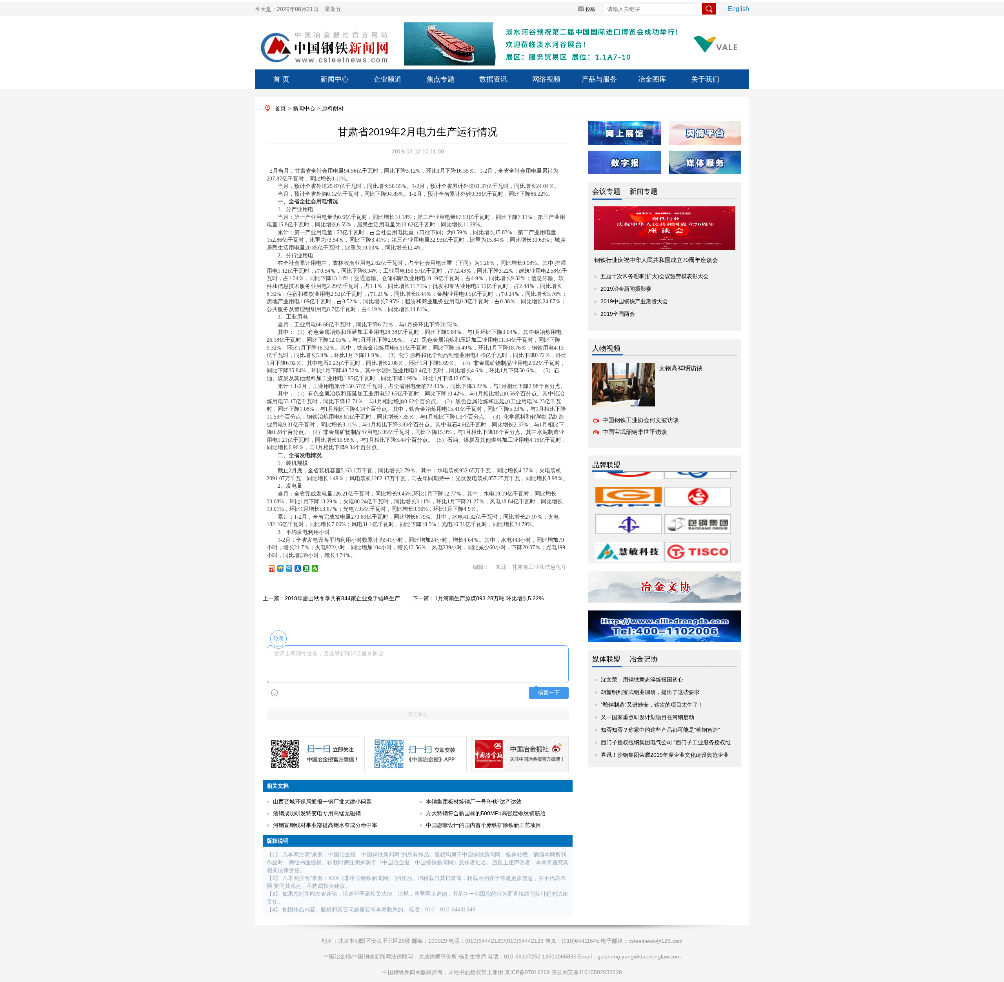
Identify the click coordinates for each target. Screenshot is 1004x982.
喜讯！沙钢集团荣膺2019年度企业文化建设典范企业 (665, 755)
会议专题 (606, 191)
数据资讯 (493, 79)
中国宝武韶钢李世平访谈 (634, 431)
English (738, 8)
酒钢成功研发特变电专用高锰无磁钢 (317, 813)
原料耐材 (333, 108)
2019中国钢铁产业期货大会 (634, 301)
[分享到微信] (318, 568)
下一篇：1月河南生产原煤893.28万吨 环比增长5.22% (478, 598)
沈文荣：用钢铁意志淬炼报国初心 (642, 679)
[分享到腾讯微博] (292, 568)
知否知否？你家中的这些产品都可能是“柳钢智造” (660, 730)
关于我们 (705, 79)
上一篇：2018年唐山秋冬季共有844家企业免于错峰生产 (331, 598)
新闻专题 (643, 191)
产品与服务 (599, 79)
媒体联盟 (606, 659)
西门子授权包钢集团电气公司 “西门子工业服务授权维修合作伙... (679, 742)
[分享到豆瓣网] (309, 568)
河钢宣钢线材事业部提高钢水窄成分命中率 (325, 825)
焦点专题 (440, 79)
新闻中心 (334, 79)
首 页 (281, 79)
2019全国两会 (617, 314)
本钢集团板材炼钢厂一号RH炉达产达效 (474, 801)
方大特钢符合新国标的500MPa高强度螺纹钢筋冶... (488, 813)
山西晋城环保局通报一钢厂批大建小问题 (322, 801)
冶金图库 (652, 79)
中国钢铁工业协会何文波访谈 (640, 420)
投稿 (590, 9)
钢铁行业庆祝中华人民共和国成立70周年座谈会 (656, 260)
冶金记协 (643, 659)
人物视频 (606, 348)
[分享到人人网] (301, 568)
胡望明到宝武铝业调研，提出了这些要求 (650, 692)
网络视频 (546, 79)
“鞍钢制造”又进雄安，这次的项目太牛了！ (652, 704)
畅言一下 (549, 693)
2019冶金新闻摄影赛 (625, 289)
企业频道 (387, 79)
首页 (280, 108)
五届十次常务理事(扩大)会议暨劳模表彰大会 (654, 276)
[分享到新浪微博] (275, 568)
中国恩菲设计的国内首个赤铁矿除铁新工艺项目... (486, 825)
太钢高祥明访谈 (681, 368)
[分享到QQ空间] (284, 568)
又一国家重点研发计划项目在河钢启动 (647, 717)
